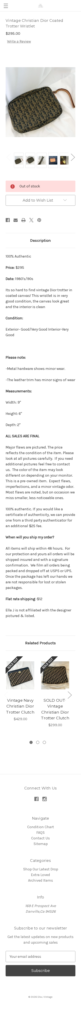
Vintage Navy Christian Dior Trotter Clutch (20, 706)
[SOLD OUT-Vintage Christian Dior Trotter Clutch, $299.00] (55, 675)
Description (40, 240)
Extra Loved (40, 874)
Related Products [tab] (40, 643)
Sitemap (40, 843)
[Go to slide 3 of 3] (44, 742)
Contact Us (40, 838)
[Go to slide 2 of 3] (37, 742)
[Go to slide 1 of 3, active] (31, 742)
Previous (8, 157)
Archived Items (40, 880)
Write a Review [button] (19, 41)
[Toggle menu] (5, 5)
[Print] (23, 220)
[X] (31, 220)
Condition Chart (40, 827)
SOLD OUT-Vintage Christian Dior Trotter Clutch (55, 709)
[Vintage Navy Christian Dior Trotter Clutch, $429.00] (20, 675)
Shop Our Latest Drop (40, 869)
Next (73, 157)
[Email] (16, 220)
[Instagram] (44, 799)
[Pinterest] (39, 220)
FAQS (40, 832)
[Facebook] (8, 220)
